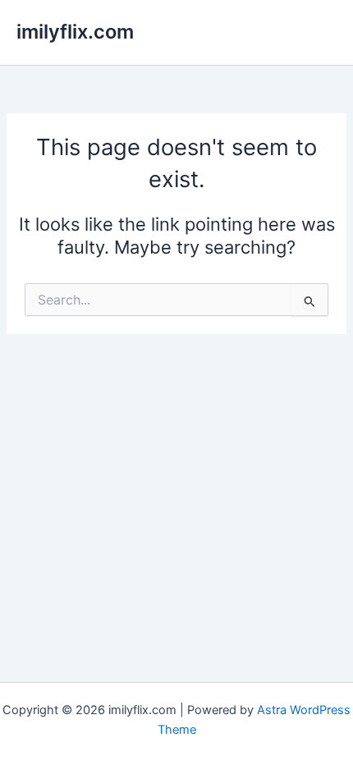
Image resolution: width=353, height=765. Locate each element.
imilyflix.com (75, 32)
